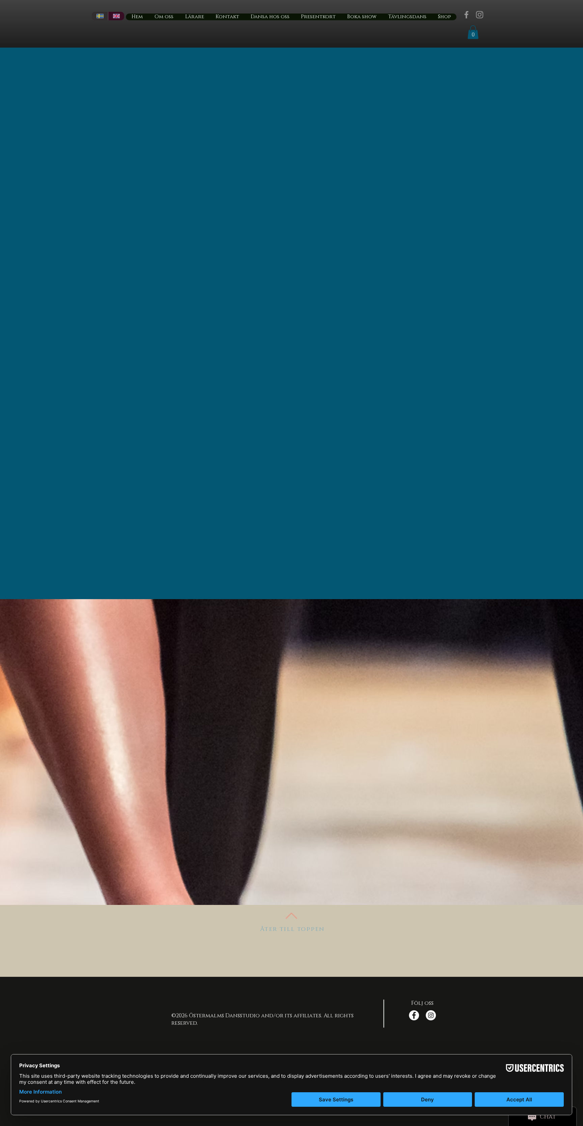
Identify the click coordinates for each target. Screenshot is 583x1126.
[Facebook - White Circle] (414, 1015)
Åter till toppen (292, 929)
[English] (116, 16)
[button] (473, 32)
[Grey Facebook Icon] (466, 15)
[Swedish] (100, 16)
